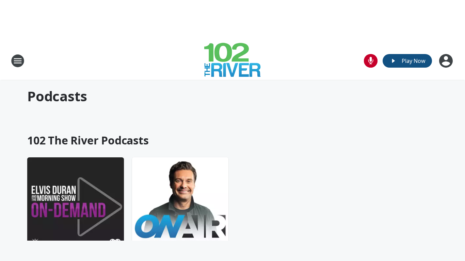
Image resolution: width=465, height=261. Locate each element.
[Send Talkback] (371, 61)
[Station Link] (232, 61)
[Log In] (446, 61)
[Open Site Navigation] (18, 61)
